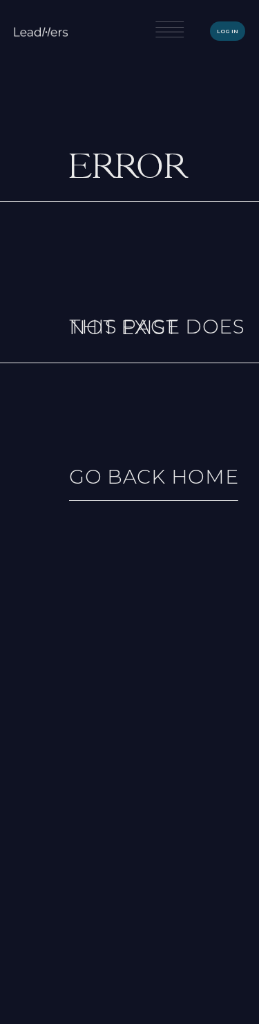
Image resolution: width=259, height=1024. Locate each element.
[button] (169, 31)
